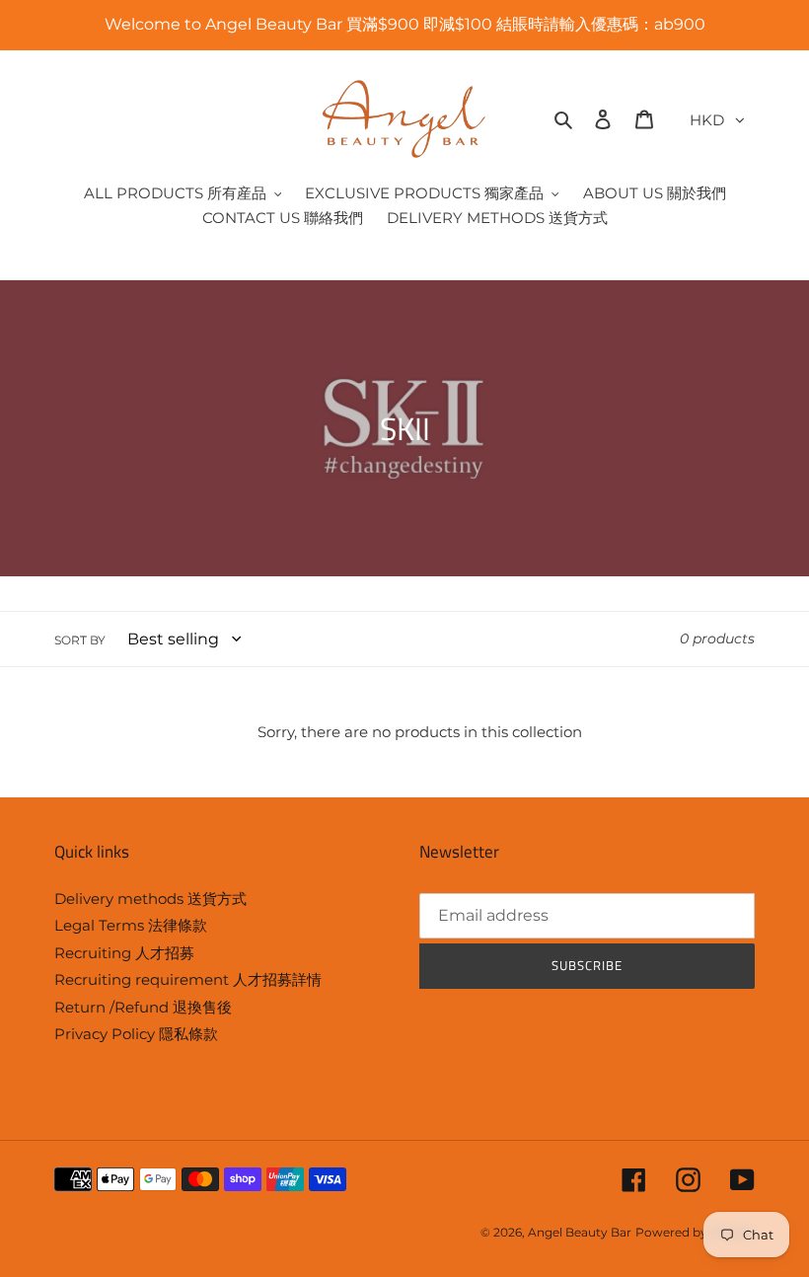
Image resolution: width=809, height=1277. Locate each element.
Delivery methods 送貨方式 (150, 898)
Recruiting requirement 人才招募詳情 (188, 979)
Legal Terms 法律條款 (130, 925)
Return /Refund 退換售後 (143, 1007)
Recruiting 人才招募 (124, 952)
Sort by (80, 640)
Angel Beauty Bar (579, 1232)
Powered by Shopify (695, 1232)
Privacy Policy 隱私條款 (136, 1033)
